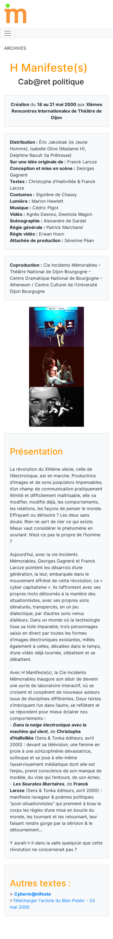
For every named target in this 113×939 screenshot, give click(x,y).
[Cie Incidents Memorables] (13, 13)
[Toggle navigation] (7, 33)
